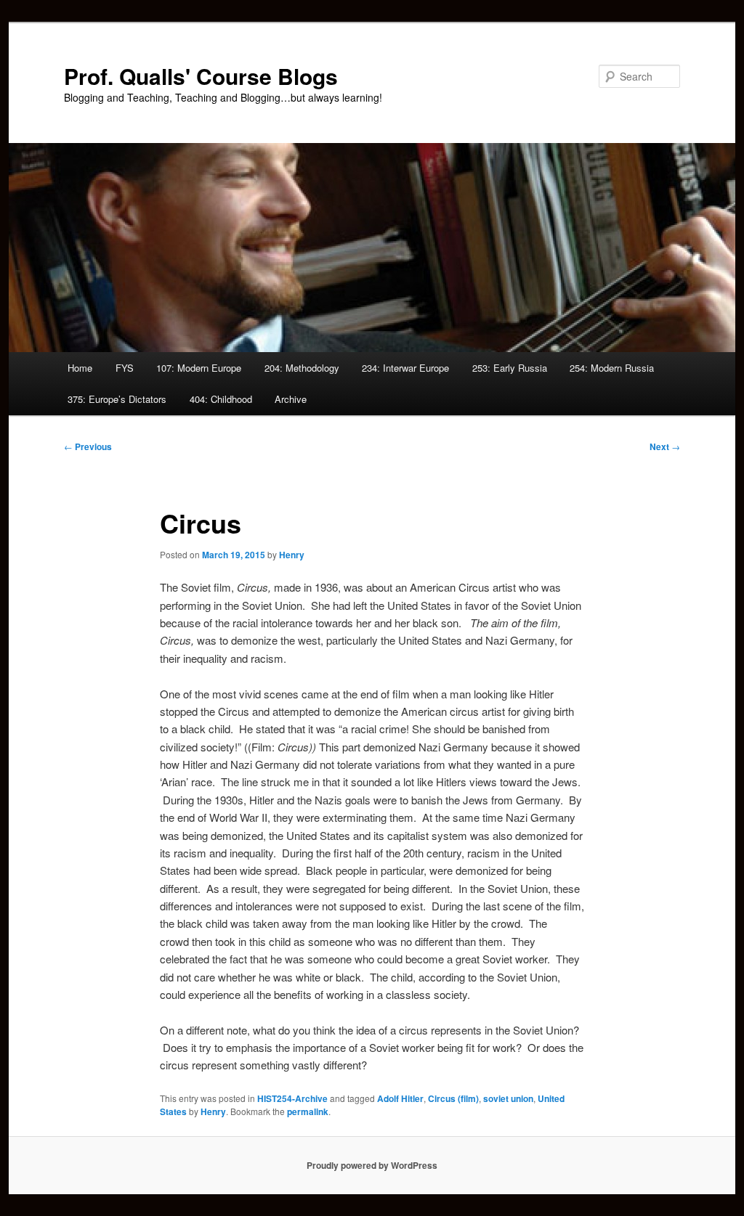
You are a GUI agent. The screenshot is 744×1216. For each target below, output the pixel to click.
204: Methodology (301, 368)
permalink (307, 1111)
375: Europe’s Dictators (117, 399)
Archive (291, 399)
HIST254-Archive (292, 1098)
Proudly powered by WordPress (372, 1165)
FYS (125, 368)
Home (80, 368)
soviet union (508, 1098)
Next (665, 446)
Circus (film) (453, 1098)
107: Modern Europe (198, 368)
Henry (291, 554)
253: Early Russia (509, 368)
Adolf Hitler (400, 1098)
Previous (88, 446)
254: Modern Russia (612, 368)
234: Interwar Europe (405, 368)
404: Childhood (221, 399)
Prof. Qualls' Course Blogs (201, 75)
